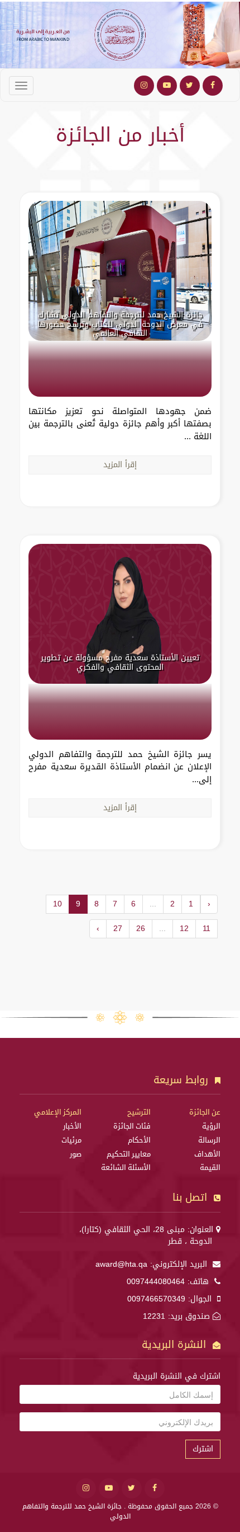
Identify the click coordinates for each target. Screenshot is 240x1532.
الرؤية (211, 1126)
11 (206, 928)
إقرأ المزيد (120, 464)
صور (75, 1154)
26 (140, 928)
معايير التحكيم (129, 1154)
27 (117, 928)
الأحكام (139, 1140)
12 (184, 928)
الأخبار (72, 1126)
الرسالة (209, 1140)
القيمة (210, 1167)
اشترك (203, 1448)
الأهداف (207, 1154)
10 (57, 903)
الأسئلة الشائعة (126, 1167)
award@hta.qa (121, 1264)
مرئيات (71, 1140)
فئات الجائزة (132, 1126)
